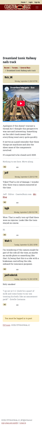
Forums (15, 67)
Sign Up (37, 2)
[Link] (17, 167)
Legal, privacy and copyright (9, 423)
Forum (23, 2)
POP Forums (6, 325)
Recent (7, 67)
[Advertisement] (21, 33)
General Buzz (25, 67)
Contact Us (22, 423)
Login (31, 2)
